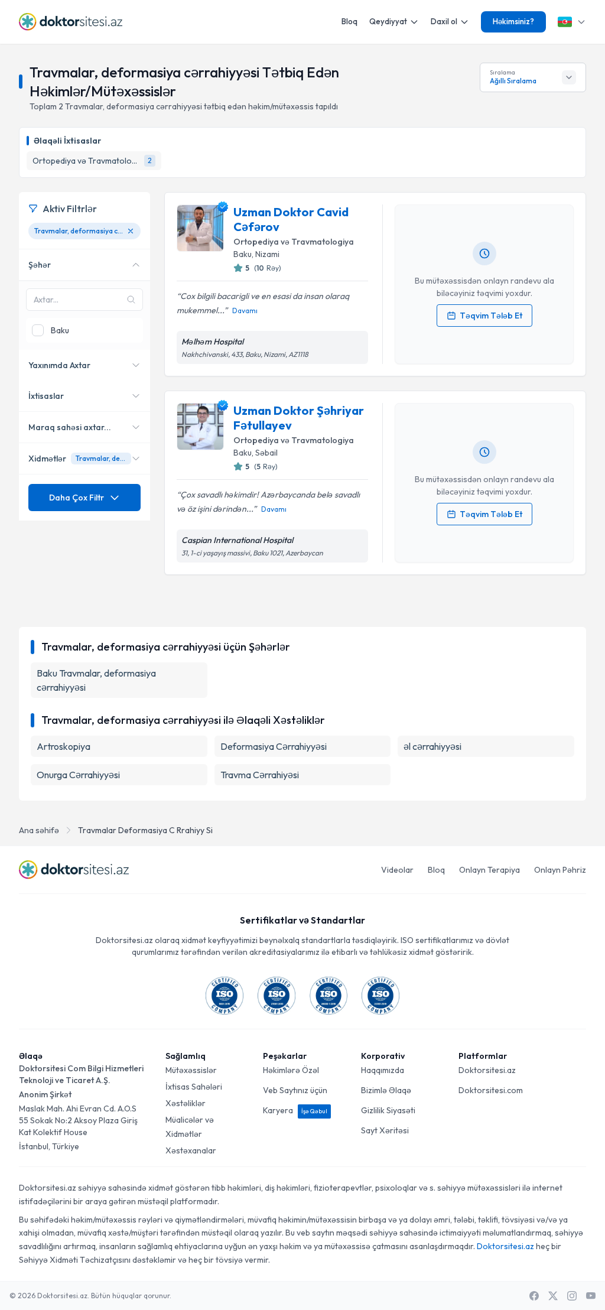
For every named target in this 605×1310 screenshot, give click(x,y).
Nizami (267, 254)
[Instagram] (572, 1296)
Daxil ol (444, 21)
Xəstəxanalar (190, 1150)
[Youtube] (591, 1296)
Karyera (295, 1110)
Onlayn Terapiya (489, 869)
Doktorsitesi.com (490, 1090)
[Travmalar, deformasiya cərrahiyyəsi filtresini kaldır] (130, 231)
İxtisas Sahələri (193, 1086)
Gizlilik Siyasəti (388, 1110)
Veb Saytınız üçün (295, 1090)
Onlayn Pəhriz (560, 869)
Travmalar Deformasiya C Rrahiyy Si (145, 830)
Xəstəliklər (185, 1103)
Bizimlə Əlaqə (386, 1090)
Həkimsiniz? (513, 21)
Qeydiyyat (388, 21)
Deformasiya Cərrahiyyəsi (273, 746)
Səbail (266, 452)
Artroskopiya (63, 746)
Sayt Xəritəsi (385, 1130)
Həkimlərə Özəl (291, 1070)
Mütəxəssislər (191, 1070)
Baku (242, 254)
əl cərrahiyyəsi (432, 746)
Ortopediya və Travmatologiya (293, 241)
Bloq (349, 21)
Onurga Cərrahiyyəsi (78, 775)
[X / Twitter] (553, 1296)
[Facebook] (534, 1296)
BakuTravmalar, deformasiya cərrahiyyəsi (96, 680)
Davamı (245, 310)
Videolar (397, 869)
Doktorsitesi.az (487, 1070)
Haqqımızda (382, 1070)
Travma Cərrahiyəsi (259, 775)
